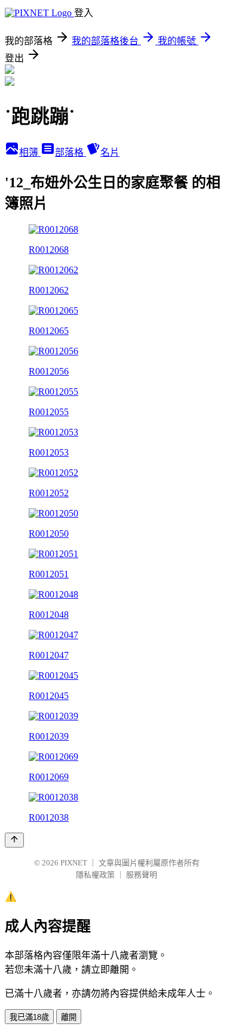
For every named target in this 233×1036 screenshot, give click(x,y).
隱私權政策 (95, 874)
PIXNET (73, 862)
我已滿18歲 (29, 1017)
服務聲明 (141, 874)
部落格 (70, 152)
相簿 (30, 152)
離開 (68, 1017)
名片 (109, 152)
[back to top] (14, 840)
